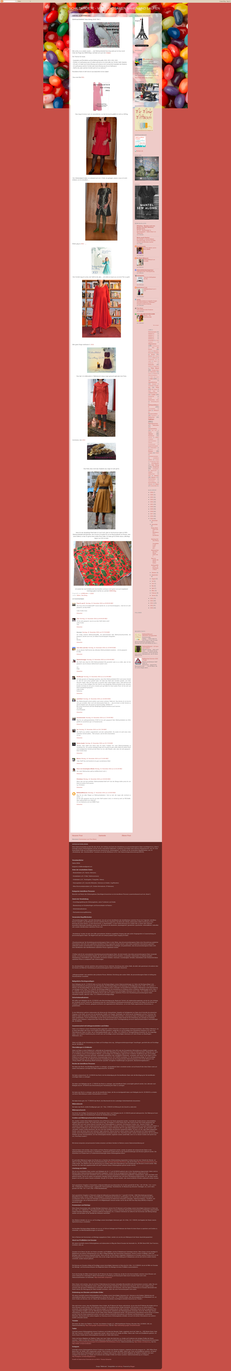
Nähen (79, 595)
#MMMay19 (151, 338)
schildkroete (148, 59)
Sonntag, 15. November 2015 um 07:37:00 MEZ (96, 632)
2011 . (83, 77)
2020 (151, 506)
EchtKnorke (150, 363)
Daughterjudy (151, 359)
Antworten (79, 613)
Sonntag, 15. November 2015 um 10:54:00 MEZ (100, 659)
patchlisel (80, 699)
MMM (149, 410)
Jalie (149, 380)
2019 (151, 509)
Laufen (153, 394)
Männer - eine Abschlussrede (148, 316)
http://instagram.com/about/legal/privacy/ (83, 1356)
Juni (153, 583)
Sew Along (84, 595)
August (154, 578)
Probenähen (153, 447)
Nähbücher (151, 417)
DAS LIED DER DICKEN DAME (146, 314)
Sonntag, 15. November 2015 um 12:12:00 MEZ (97, 676)
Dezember (155, 520)
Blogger (132, 1366)
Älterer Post (126, 835)
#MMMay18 (151, 337)
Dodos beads (81, 743)
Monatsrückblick (152, 414)
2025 (151, 494)
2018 (151, 511)
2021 (151, 504)
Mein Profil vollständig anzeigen (144, 77)
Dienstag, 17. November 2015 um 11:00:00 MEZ (102, 792)
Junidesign (151, 385)
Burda (153, 354)
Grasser (155, 373)
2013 (92, 344)
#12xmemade (152, 332)
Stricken (156, 475)
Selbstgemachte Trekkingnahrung (145, 271)
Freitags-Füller (155, 370)
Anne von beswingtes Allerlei (86, 768)
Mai (153, 586)
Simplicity (156, 467)
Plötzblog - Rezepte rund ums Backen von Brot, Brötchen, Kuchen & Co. (146, 227)
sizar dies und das (82, 647)
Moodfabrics (154, 415)
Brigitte (157, 352)
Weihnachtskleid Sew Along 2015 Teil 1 (155, 553)
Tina (78, 618)
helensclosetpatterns (152, 375)
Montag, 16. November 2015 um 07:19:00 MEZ (94, 758)
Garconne (153, 371)
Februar (154, 593)
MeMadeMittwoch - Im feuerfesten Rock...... (155, 567)
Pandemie (151, 435)
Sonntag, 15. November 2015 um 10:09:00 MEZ (102, 647)
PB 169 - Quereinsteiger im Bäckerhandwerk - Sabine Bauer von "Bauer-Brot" (146, 232)
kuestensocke (81, 717)
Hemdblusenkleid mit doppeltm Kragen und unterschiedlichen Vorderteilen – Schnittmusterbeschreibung (147, 302)
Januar (154, 595)
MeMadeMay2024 (155, 401)
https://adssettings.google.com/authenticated (127, 1325)
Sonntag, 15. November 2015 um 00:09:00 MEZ (99, 603)
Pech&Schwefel (151, 444)
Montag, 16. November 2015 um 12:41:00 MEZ (108, 768)
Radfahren (150, 449)
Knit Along (154, 389)
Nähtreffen (156, 425)
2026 (151, 492)
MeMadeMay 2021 (153, 400)
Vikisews (150, 484)
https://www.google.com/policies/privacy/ (96, 1325)
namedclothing (152, 428)
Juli (153, 581)
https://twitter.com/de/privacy (142, 1341)
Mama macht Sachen (143, 237)
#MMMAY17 (151, 335)
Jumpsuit (154, 384)
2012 (151, 603)
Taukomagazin (151, 480)
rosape (150, 453)
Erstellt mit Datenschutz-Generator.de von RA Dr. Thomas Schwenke (91, 1359)
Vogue (157, 484)
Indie (151, 378)
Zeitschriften (154, 486)
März (153, 590)
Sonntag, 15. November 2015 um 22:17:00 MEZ (99, 743)
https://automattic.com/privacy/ (103, 1277)
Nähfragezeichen (153, 423)
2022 (151, 502)
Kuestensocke (141, 246)
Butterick (150, 356)
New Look (154, 430)
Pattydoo (150, 442)
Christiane (80, 779)
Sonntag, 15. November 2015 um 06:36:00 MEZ (93, 618)
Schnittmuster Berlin (154, 461)
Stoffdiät (150, 472)
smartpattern (156, 468)
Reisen (150, 451)
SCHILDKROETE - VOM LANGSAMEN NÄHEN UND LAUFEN (114, 8)
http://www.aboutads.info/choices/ (117, 1161)
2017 (151, 513)
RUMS (157, 453)
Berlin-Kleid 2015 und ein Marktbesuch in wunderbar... (155, 532)
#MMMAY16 (151, 333)
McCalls (150, 398)
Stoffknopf (80, 676)
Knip (157, 387)
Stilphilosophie (154, 470)
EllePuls (150, 366)
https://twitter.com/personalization (81, 1343)
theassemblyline (152, 482)
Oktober (154, 572)
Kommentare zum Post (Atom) (87, 839)
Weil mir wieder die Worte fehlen (154, 561)
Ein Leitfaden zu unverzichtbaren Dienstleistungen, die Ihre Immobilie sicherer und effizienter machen (146, 240)
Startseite (102, 835)
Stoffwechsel (151, 474)
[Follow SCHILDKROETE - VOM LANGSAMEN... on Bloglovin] (141, 39)
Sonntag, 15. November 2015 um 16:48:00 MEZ (97, 699)
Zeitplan (108, 53)
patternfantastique (152, 440)
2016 (151, 516)
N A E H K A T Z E (142, 287)
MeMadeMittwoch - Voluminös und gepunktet (149, 634)
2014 (83, 440)
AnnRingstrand (155, 345)
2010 (151, 608)
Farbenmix (156, 366)
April (153, 588)
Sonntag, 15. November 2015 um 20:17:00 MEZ (93, 729)
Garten (149, 373)
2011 (151, 605)
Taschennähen (152, 479)
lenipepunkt (151, 396)
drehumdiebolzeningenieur (145, 270)
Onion (150, 432)
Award (149, 351)
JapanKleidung (152, 382)
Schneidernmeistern (153, 456)
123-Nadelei (140, 275)
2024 (151, 497)
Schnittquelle (155, 463)
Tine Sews (140, 308)
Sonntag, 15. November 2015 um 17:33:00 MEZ (99, 717)
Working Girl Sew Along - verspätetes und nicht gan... (155, 543)
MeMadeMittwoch (82, 792)
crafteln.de (154, 357)
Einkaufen (151, 364)
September (155, 575)
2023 (151, 499)
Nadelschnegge (81, 659)
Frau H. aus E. (81, 603)
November (155, 524)
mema (138, 299)
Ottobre (150, 434)
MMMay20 (156, 410)
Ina (78, 729)
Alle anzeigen (156, 325)
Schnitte (157, 459)
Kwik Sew (151, 391)
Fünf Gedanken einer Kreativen (145, 309)
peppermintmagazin (153, 446)
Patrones (150, 437)
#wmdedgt (150, 340)
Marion (79, 758)
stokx (149, 475)
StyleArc (153, 477)
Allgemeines (152, 344)
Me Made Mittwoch (142, 258)
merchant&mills (151, 408)
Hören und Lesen (154, 377)
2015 (151, 518)
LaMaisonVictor (152, 392)
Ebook (155, 361)
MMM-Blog (112, 591)
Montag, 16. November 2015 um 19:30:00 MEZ (97, 779)
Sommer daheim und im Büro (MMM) (150, 248)
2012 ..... (83, 244)
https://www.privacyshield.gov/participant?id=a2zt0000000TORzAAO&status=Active (96, 1341)
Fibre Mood (155, 368)
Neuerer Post (77, 835)
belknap (120, 1366)
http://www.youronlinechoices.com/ (147, 1161)
